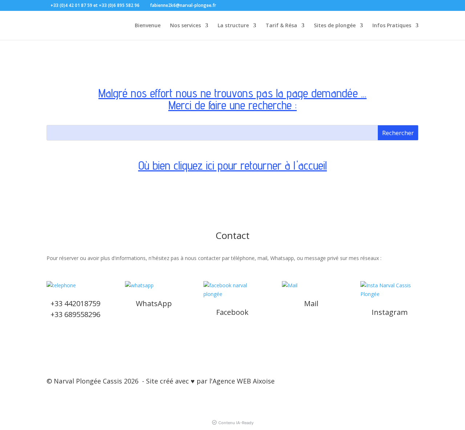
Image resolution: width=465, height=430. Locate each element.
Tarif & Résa (281, 26)
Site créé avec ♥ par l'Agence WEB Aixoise (210, 381)
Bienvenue (148, 26)
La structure (233, 26)
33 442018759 (77, 303)
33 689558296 (77, 314)
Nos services (185, 26)
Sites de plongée (335, 26)
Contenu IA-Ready (236, 422)
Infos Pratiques (391, 26)
